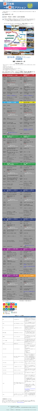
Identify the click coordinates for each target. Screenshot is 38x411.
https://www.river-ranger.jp (20, 402)
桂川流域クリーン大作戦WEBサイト (12, 95)
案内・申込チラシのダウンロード (12, 132)
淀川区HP (25, 264)
